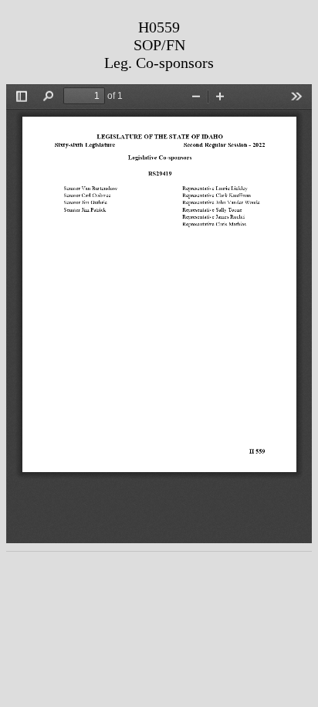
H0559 (159, 27)
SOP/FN (159, 44)
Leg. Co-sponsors (159, 62)
